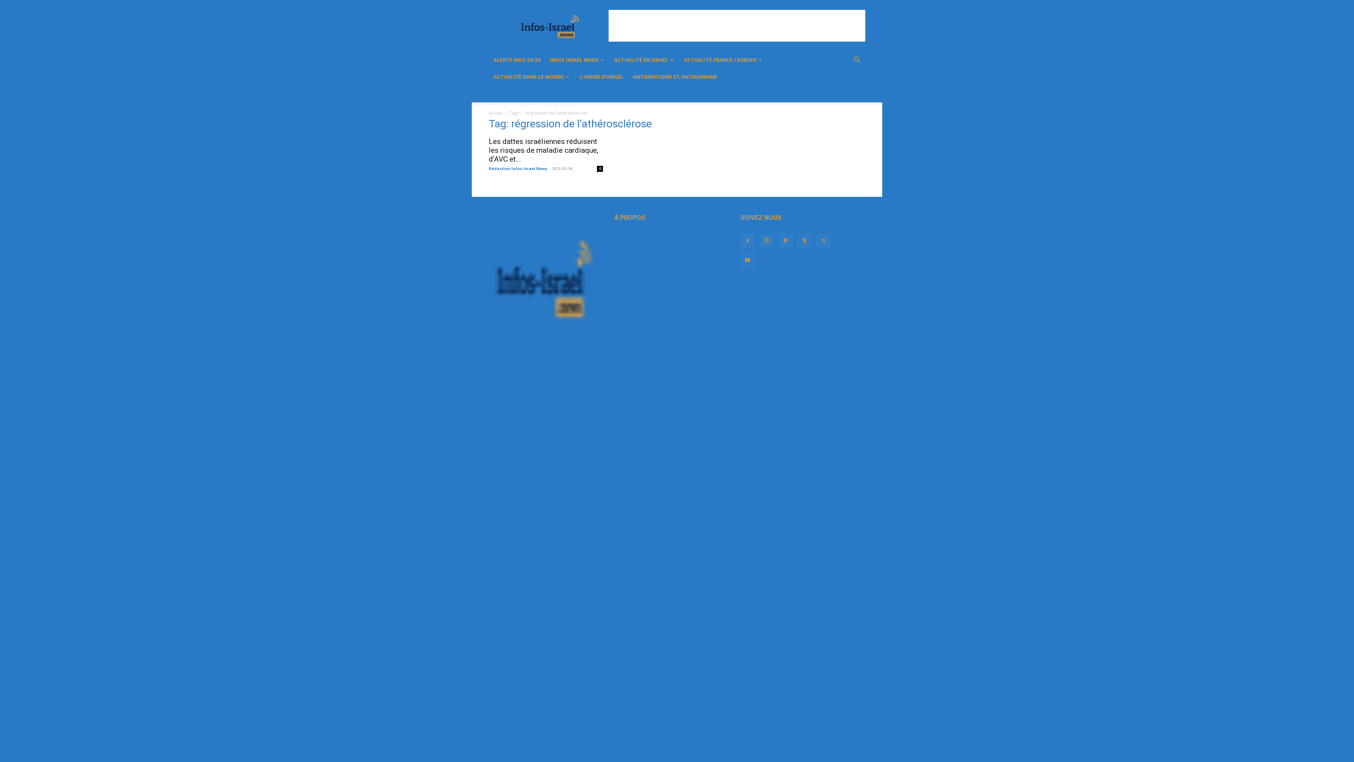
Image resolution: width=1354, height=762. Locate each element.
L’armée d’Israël (601, 76)
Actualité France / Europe (720, 59)
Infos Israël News (574, 59)
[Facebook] (781, 93)
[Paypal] (805, 93)
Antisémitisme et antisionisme (675, 76)
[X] (829, 93)
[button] (856, 60)
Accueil (496, 113)
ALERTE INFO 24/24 (517, 59)
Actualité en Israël (641, 59)
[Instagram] (793, 93)
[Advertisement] (737, 26)
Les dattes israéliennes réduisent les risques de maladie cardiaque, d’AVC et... (543, 150)
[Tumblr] (817, 93)
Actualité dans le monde (529, 76)
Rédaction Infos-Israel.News (518, 168)
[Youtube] (841, 93)
